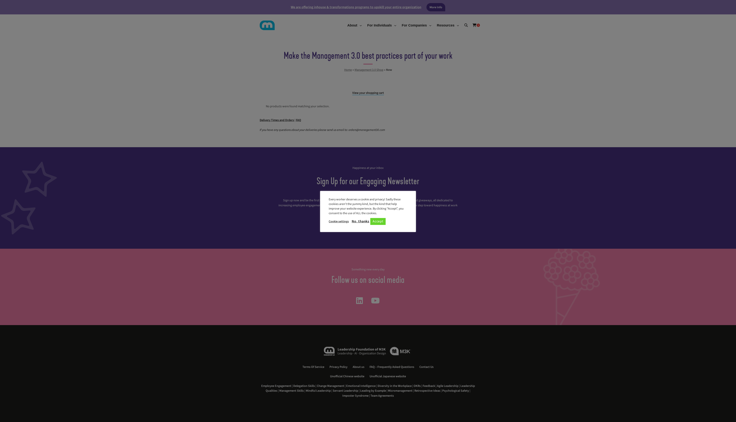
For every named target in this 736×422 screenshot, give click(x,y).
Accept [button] (378, 221)
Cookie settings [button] (339, 221)
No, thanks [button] (360, 221)
